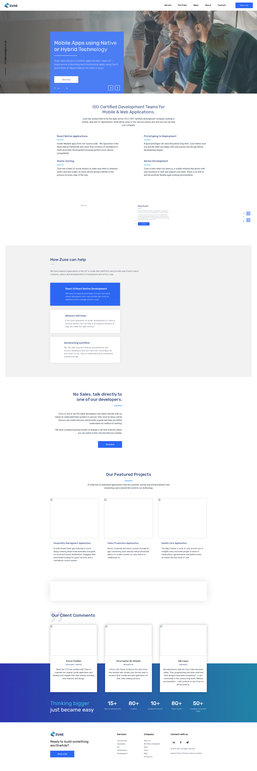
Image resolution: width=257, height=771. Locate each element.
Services (66, 79)
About (208, 5)
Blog (145, 753)
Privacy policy (188, 753)
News (196, 5)
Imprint (173, 753)
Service (167, 5)
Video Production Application (123, 543)
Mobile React (122, 750)
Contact (222, 5)
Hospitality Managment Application (72, 543)
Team (146, 750)
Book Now (110, 444)
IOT (118, 747)
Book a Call (244, 5)
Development (122, 753)
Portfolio (182, 5)
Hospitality (121, 744)
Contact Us (148, 757)
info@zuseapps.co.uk (5, 52)
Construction (122, 741)
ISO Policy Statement (152, 744)
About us (147, 741)
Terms (179, 753)
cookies (199, 753)
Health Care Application (174, 543)
